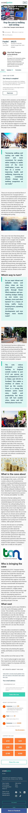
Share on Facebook (14, 811)
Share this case (14, 762)
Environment (7, 32)
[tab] (3, 70)
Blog (16, 785)
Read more (10, 93)
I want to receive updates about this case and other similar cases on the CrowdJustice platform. (15, 689)
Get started (14, 802)
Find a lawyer (5, 785)
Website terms (6, 795)
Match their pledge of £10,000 (12, 726)
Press (16, 787)
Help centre (18, 783)
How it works (5, 783)
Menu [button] (25, 2)
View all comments (19, 730)
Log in (14, 807)
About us (4, 788)
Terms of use (5, 791)
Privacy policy (6, 793)
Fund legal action (6, 787)
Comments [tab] (18, 70)
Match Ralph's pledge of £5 (12, 719)
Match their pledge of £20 (11, 711)
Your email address (9, 681)
